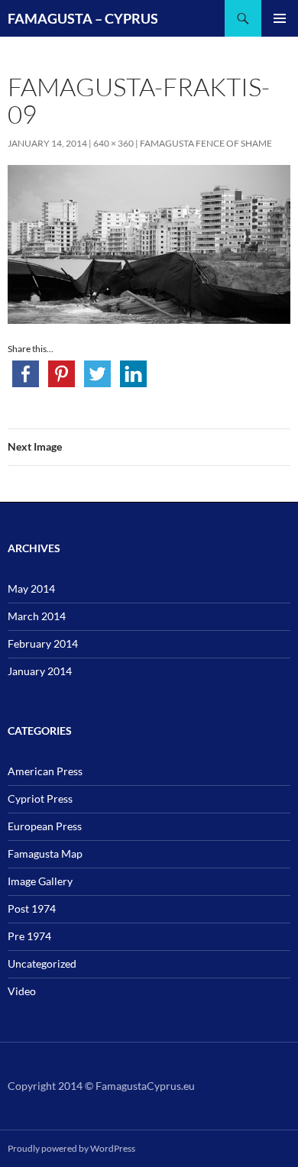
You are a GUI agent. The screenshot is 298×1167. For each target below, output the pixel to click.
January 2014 (40, 670)
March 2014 (37, 615)
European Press (45, 825)
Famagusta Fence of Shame (206, 143)
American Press (45, 771)
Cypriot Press (40, 798)
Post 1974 (32, 908)
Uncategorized (42, 963)
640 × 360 (113, 143)
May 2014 (31, 588)
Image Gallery (40, 880)
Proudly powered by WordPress (71, 1148)
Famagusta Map (45, 853)
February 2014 (43, 643)
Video (22, 990)
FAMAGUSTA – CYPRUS (83, 18)
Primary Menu (279, 18)
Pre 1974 (29, 935)
